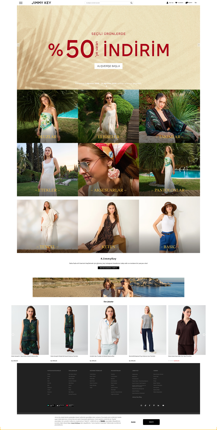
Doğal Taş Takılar (115, 394)
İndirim (112, 385)
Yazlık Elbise (93, 374)
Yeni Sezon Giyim (73, 374)
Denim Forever (114, 387)
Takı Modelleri (72, 376)
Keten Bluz (92, 378)
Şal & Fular (92, 380)
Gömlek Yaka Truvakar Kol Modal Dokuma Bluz (102, 356)
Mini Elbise (71, 392)
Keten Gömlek (93, 385)
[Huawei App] (70, 405)
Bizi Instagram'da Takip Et (108, 268)
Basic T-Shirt (92, 376)
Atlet (48, 394)
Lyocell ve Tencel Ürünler (116, 392)
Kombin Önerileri (72, 380)
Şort (48, 385)
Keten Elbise (71, 378)
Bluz (48, 378)
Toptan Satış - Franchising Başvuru (140, 381)
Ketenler (113, 374)
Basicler (113, 378)
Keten (48, 376)
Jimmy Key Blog (137, 397)
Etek (48, 380)
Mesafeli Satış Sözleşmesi (138, 388)
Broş (70, 387)
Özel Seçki (113, 389)
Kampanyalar (135, 378)
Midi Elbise (71, 383)
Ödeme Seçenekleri (157, 392)
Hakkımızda (135, 374)
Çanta (70, 385)
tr (195, 2)
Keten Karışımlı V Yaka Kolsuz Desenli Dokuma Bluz (24, 356)
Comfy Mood (114, 376)
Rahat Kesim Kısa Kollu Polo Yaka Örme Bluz (180, 356)
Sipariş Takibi (156, 389)
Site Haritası (156, 387)
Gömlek (49, 383)
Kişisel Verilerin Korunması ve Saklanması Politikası (139, 386)
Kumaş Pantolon (72, 394)
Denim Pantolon (93, 383)
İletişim (155, 378)
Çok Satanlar (114, 380)
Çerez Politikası (135, 391)
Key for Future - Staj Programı (139, 383)
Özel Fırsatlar (114, 383)
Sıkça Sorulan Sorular (158, 374)
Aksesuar (49, 387)
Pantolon (49, 392)
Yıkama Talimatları (157, 385)
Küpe (70, 389)
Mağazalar (134, 376)
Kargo (154, 380)
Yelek (91, 387)
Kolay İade (155, 376)
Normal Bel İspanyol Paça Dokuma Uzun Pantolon (142, 356)
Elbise (48, 374)
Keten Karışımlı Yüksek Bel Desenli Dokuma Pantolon (64, 356)
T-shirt (48, 389)
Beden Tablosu (156, 383)
